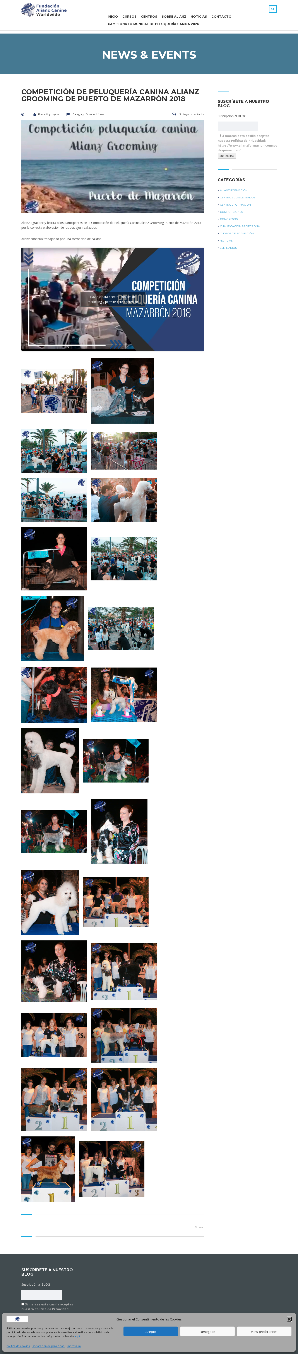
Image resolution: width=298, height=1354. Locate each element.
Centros (149, 17)
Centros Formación (235, 204)
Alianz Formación (234, 190)
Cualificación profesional (240, 226)
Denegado (207, 1331)
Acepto (151, 1331)
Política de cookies (18, 1346)
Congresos (229, 219)
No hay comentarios (191, 114)
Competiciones (231, 211)
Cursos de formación (237, 233)
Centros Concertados (237, 197)
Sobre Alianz (174, 17)
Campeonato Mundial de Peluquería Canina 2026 (153, 24)
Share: (199, 1227)
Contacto (221, 17)
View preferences (264, 1331)
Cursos (129, 17)
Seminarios (228, 247)
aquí (77, 1336)
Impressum (74, 1346)
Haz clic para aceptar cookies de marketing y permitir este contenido (113, 299)
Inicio (113, 17)
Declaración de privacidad (48, 1346)
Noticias (199, 17)
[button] (289, 1319)
